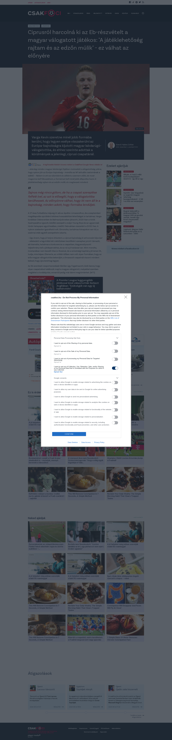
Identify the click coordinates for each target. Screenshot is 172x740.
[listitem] (86, 338)
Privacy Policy (99, 442)
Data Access (86, 442)
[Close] (126, 298)
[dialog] (86, 370)
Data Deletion (73, 442)
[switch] (115, 343)
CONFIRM (69, 434)
